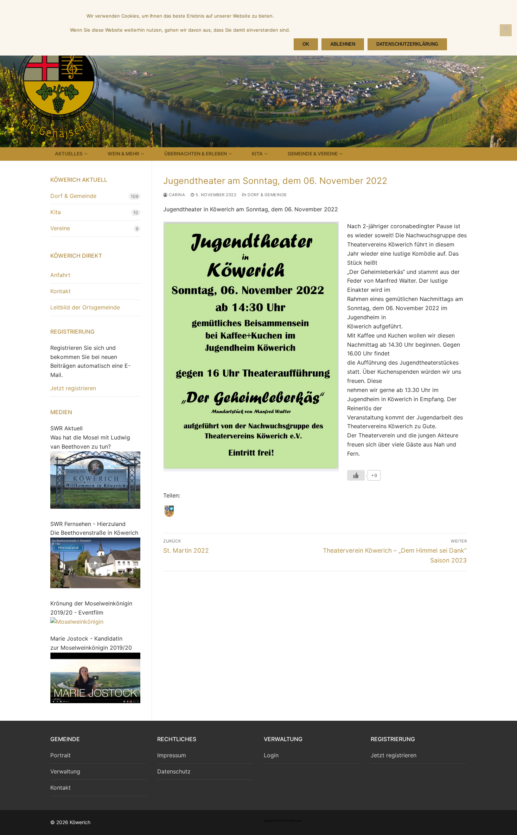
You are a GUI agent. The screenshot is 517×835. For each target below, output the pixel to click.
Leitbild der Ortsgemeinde (85, 307)
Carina (176, 194)
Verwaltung (65, 771)
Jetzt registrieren (73, 388)
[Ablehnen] (506, 30)
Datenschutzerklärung (407, 44)
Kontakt (60, 291)
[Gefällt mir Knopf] (356, 475)
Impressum (171, 755)
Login (271, 755)
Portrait (60, 755)
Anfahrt (60, 274)
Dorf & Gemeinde (267, 194)
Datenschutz (174, 771)
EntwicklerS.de (291, 820)
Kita (55, 212)
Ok (306, 44)
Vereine (60, 228)
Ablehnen (342, 44)
